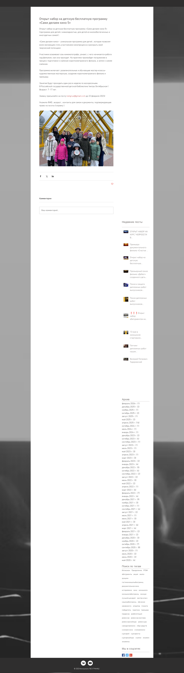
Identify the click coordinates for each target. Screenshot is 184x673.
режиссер (125, 618)
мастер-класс (142, 598)
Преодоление (137, 570)
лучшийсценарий (129, 598)
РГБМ (145, 570)
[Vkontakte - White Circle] (83, 663)
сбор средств (142, 626)
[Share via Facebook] (40, 176)
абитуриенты (127, 574)
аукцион (125, 578)
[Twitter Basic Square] (127, 655)
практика (136, 610)
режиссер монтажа (138, 618)
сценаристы (135, 634)
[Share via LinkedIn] (53, 176)
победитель (126, 610)
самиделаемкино (128, 626)
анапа (142, 574)
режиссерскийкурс (129, 622)
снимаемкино (139, 630)
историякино (127, 590)
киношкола (143, 590)
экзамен (146, 638)
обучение (141, 602)
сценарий (125, 634)
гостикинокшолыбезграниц (132, 582)
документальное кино (130, 586)
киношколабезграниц (130, 594)
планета (144, 606)
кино (135, 590)
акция (135, 574)
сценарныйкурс (128, 638)
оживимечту (126, 606)
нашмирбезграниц (129, 602)
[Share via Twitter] (46, 176)
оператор (136, 606)
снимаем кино (127, 630)
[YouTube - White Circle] (90, 663)
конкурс (143, 594)
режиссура (142, 622)
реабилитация (136, 614)
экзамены (126, 642)
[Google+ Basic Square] (130, 655)
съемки (138, 638)
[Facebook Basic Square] (123, 655)
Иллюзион (126, 570)
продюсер (126, 614)
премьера (145, 610)
